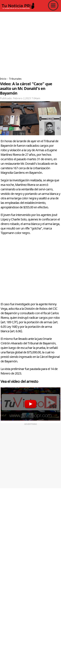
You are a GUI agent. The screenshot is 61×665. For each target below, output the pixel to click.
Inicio (3, 79)
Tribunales (15, 79)
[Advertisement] (30, 43)
